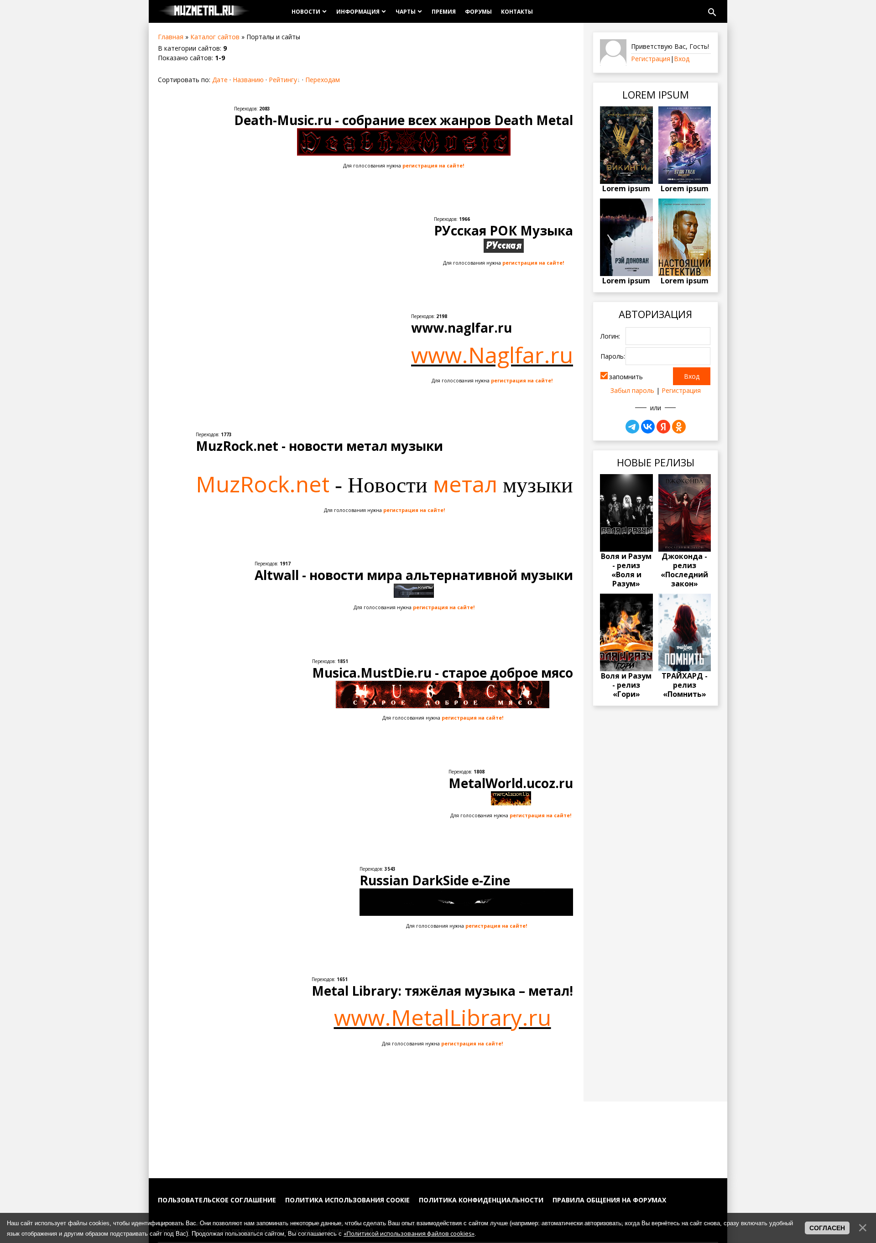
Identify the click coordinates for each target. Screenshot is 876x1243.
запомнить (626, 376)
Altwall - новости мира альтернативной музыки (414, 575)
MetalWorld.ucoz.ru (510, 783)
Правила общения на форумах (609, 1200)
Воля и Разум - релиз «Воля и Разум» (626, 570)
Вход (681, 58)
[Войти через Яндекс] (663, 426)
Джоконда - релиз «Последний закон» (684, 570)
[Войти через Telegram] (632, 426)
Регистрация (650, 58)
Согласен (827, 1228)
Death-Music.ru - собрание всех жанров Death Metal (403, 120)
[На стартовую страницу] (204, 11)
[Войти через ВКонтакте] (648, 426)
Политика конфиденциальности (481, 1200)
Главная (170, 36)
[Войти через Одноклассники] (679, 426)
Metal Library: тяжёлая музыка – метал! (442, 990)
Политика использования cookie (347, 1200)
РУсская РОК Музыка (503, 230)
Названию (248, 79)
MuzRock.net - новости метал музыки (319, 445)
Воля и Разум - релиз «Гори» (626, 685)
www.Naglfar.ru (492, 355)
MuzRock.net (262, 484)
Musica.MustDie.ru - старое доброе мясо (442, 672)
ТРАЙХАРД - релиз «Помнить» (685, 685)
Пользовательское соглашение (217, 1200)
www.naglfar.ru (461, 327)
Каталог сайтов (215, 36)
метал (465, 484)
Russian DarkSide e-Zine (435, 880)
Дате (220, 79)
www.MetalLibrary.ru (442, 1017)
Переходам (322, 79)
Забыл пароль (632, 390)
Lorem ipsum (626, 188)
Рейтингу (283, 79)
